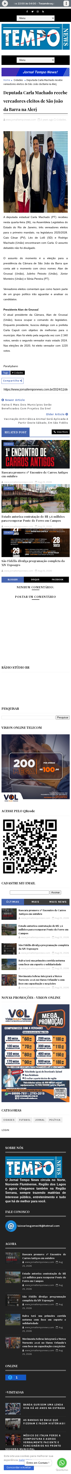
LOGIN (5, 1130)
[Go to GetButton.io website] (62, 1470)
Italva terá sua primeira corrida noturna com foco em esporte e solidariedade (44, 1319)
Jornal (40, 1120)
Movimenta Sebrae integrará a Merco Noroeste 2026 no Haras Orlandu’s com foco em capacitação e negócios (42, 979)
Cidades (18, 80)
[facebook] (27, 12)
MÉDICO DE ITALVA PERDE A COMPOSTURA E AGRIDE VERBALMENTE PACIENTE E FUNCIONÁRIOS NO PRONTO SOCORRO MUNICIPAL (33, 1442)
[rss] (43, 12)
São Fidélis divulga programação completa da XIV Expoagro (33, 563)
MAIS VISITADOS (35, 902)
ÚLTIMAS (12, 901)
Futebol (24, 1120)
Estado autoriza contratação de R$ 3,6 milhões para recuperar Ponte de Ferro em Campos (33, 518)
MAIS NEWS (58, 901)
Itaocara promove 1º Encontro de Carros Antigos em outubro (35, 474)
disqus (35, 579)
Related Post (16, 432)
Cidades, (61, 119)
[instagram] (38, 12)
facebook (57, 579)
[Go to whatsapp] (62, 1463)
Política (55, 1120)
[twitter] (32, 12)
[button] (19, 1467)
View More (62, 431)
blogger (13, 579)
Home (6, 80)
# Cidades (17, 372)
